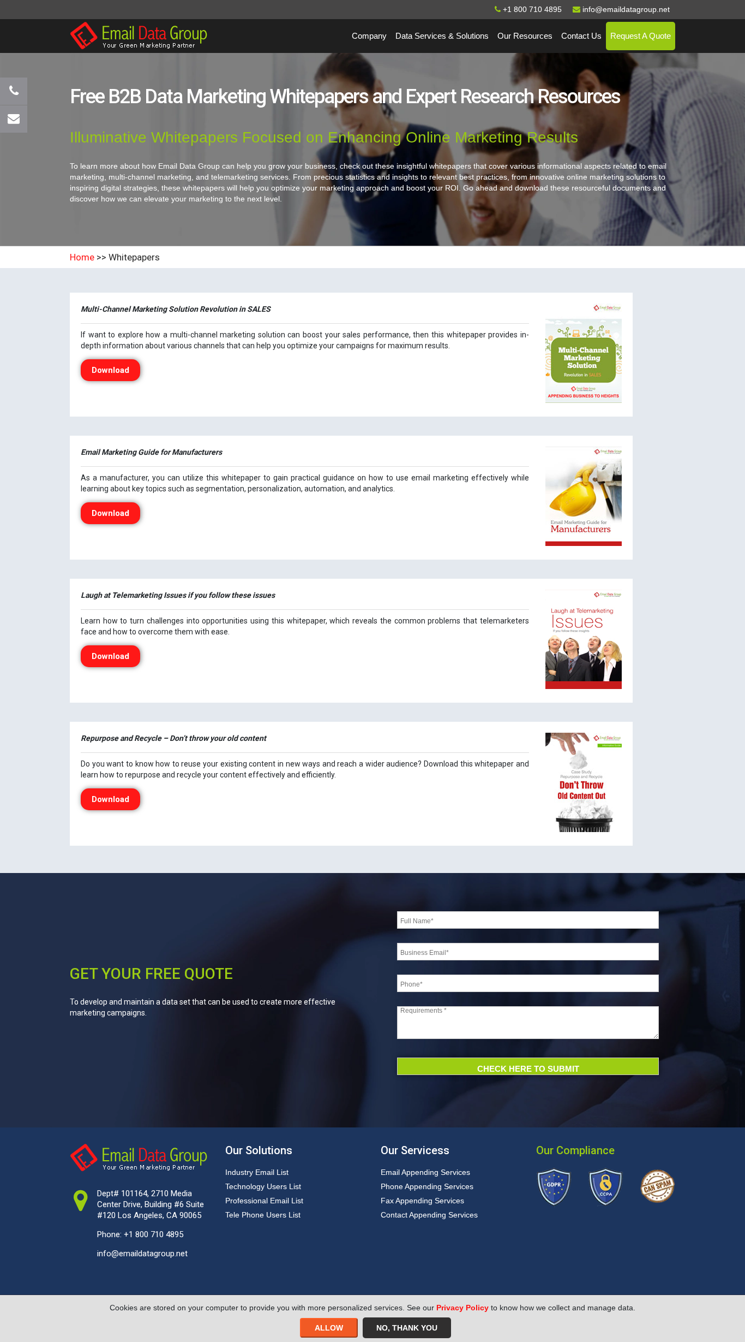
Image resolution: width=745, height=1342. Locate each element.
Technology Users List (263, 1186)
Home (82, 257)
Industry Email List (257, 1172)
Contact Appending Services (429, 1214)
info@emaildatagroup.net (142, 1253)
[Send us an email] (13, 119)
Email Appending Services (425, 1172)
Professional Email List (264, 1200)
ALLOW (329, 1327)
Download (110, 370)
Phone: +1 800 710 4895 (140, 1234)
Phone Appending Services (427, 1186)
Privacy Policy (462, 1307)
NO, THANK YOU (406, 1327)
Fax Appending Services (422, 1200)
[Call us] (13, 91)
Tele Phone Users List (263, 1214)
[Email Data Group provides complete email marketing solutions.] (138, 35)
